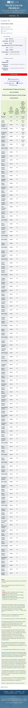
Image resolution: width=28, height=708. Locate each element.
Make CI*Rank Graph (14, 81)
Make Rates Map (14, 79)
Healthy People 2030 (6, 652)
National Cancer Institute (16, 700)
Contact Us (21, 692)
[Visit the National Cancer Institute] (10, 1)
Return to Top (4, 687)
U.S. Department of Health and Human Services (11, 698)
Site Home (6, 691)
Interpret (21, 83)
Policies (11, 691)
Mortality (5, 20)
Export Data (14, 85)
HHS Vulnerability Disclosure (10, 692)
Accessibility (18, 691)
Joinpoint (15, 622)
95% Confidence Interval (22, 111)
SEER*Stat (19, 607)
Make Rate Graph (10, 83)
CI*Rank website (5, 639)
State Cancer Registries (6, 585)
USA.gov (25, 700)
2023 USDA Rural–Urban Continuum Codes (10, 660)
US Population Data (7, 618)
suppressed (11, 670)
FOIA (24, 691)
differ (25, 625)
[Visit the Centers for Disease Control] (17, 1)
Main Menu (12, 15)
